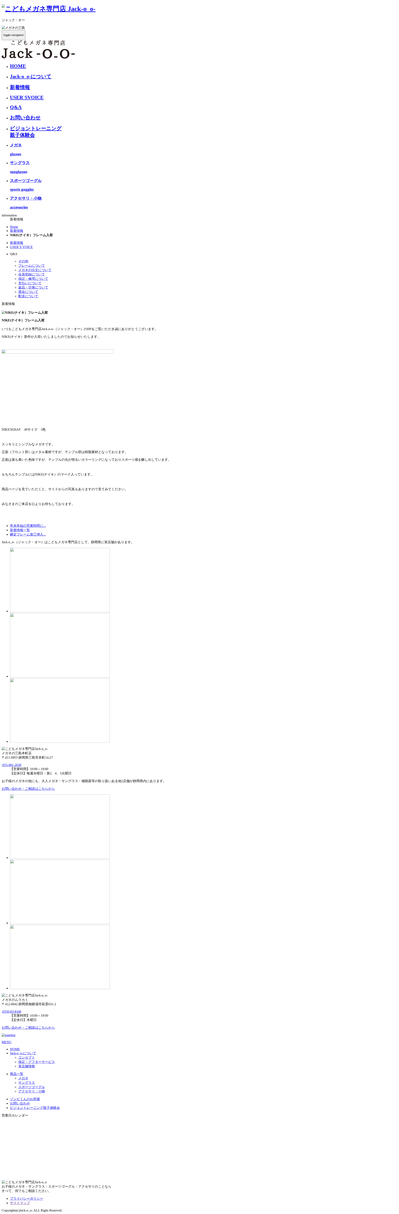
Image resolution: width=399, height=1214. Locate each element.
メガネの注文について (35, 270)
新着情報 (20, 87)
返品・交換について (33, 287)
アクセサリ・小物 (31, 1091)
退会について (28, 292)
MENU (7, 1042)
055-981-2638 (11, 765)
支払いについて (30, 283)
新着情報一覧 (20, 530)
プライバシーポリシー (26, 1198)
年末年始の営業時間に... (28, 525)
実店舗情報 (26, 1066)
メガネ (23, 1078)
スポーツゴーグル (31, 1087)
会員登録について (31, 274)
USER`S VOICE (21, 247)
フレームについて (31, 265)
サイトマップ (20, 1203)
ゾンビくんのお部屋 (25, 1099)
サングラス (26, 1082)
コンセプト (26, 1057)
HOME (18, 66)
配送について (28, 296)
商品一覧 (16, 1074)
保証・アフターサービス (36, 1062)
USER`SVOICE (27, 97)
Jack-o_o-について (31, 76)
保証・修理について (33, 278)
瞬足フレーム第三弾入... (28, 534)
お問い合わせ (25, 117)
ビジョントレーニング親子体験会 (35, 1108)
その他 (23, 261)
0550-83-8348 (11, 1011)
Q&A (16, 107)
